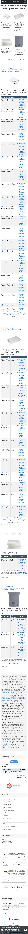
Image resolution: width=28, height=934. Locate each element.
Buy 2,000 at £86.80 (21, 419)
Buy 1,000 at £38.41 (21, 134)
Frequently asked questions (10, 826)
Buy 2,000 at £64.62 (21, 113)
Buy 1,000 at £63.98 (21, 251)
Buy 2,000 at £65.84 (21, 127)
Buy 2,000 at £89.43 (21, 210)
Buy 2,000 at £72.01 (21, 626)
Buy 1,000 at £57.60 (21, 440)
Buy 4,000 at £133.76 (21, 379)
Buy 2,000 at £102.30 (21, 433)
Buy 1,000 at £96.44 (21, 275)
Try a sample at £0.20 (21, 120)
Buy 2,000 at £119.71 (21, 254)
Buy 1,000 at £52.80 (21, 429)
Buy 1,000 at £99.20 (21, 264)
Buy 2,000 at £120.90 (21, 466)
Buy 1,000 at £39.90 (21, 636)
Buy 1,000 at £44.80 (21, 416)
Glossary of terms (8, 821)
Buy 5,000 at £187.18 (21, 167)
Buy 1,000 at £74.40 (21, 241)
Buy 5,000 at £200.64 (21, 203)
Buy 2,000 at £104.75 (21, 234)
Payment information (8, 802)
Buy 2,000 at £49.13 (21, 103)
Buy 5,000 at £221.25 (21, 180)
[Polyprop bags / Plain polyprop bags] (12, 558)
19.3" (2, 493)
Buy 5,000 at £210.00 (21, 422)
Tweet (6, 319)
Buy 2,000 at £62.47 (21, 150)
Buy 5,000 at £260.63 (21, 193)
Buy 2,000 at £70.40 (21, 376)
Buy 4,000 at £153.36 (21, 393)
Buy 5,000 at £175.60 (21, 140)
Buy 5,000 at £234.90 (21, 224)
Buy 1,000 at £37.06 (21, 285)
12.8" (2, 472)
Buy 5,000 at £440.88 (21, 281)
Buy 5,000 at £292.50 (21, 469)
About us (5, 815)
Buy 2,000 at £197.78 (21, 500)
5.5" (2, 359)
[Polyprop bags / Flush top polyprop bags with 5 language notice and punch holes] (12, 614)
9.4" (2, 399)
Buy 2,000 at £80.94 (21, 389)
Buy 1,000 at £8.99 (21, 562)
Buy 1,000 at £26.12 (21, 100)
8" (2, 99)
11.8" (2, 459)
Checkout (14, 761)
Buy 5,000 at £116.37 (21, 106)
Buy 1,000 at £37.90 (21, 623)
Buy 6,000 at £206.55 (21, 291)
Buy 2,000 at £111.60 (21, 443)
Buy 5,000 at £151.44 (21, 153)
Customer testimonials (9, 799)
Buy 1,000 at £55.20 (21, 450)
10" (2, 156)
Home (2, 68)
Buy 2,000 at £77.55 (21, 163)
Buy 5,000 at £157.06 (21, 117)
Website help (7, 824)
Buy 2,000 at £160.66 (21, 487)
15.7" (2, 506)
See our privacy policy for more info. (11, 931)
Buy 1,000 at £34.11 (21, 110)
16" (2, 260)
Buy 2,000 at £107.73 (21, 190)
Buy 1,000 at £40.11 (21, 160)
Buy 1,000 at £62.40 (21, 463)
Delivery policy (7, 805)
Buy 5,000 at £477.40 (21, 503)
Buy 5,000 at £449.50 (21, 271)
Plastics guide (7, 829)
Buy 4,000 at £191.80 (21, 406)
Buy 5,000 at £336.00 (21, 247)
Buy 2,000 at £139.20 (21, 244)
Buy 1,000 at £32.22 (21, 295)
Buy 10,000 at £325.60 (21, 382)
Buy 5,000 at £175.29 (21, 629)
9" (2, 133)
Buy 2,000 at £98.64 (21, 403)
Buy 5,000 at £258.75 (21, 456)
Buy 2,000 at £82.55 (21, 200)
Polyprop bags (10, 68)
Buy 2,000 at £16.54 (21, 564)
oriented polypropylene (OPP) (11, 692)
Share (2, 319)
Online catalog (7, 813)
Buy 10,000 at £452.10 (21, 409)
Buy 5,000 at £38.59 (21, 568)
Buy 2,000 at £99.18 (21, 221)
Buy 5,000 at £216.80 (21, 214)
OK (25, 930)
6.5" (2, 372)
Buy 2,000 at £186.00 (21, 268)
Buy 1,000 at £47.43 (21, 207)
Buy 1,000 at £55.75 (21, 231)
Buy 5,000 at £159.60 (21, 130)
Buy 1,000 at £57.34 (21, 187)
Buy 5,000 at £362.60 (21, 480)
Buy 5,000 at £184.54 (21, 643)
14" (2, 217)
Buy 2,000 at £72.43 (21, 137)
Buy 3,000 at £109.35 (21, 288)
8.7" (2, 412)
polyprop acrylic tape (8, 699)
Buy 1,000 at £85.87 (21, 483)
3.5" (2, 559)
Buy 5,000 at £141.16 (21, 301)
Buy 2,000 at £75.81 (21, 640)
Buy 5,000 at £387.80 (21, 490)
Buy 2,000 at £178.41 (21, 653)
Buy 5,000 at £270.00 (21, 446)
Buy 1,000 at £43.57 (21, 197)
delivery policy (6, 740)
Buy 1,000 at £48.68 (21, 174)
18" (2, 274)
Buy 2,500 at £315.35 (21, 515)
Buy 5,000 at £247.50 (21, 436)
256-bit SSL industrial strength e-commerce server (13, 904)
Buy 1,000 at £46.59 (21, 309)
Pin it (10, 319)
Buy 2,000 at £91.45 (21, 177)
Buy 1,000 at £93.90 (21, 650)
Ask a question (7, 818)
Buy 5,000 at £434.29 (21, 656)
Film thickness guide (8, 810)
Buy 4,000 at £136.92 (21, 363)
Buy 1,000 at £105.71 (21, 497)
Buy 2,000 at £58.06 (21, 298)
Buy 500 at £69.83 (21, 509)
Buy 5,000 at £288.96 (21, 257)
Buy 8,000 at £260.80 (21, 366)
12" (2, 196)
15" (2, 240)
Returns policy (7, 807)
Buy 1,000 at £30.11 (21, 305)
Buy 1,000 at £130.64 (21, 512)
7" (2, 294)
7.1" (2, 386)
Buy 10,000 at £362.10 (21, 396)
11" (2, 183)
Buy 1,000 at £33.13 (21, 147)
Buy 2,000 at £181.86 (21, 278)
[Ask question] (15, 95)
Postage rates (18, 764)
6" (2, 284)
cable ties (20, 697)
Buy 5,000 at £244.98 (21, 237)
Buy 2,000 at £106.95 (21, 453)
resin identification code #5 (12, 701)
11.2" (2, 449)
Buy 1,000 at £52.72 (21, 217)
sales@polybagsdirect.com (11, 315)
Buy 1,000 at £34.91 (21, 124)
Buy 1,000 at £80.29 (21, 473)
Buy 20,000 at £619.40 (21, 369)
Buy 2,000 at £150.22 (21, 476)
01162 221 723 (21, 313)
